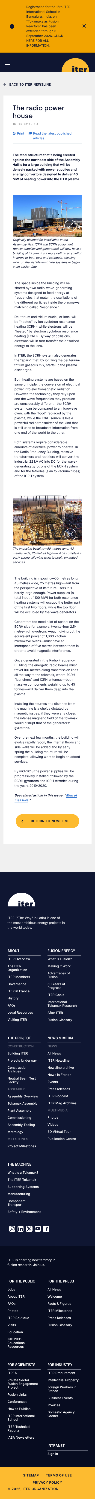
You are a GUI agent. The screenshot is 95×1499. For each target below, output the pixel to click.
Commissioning (19, 1118)
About (14, 951)
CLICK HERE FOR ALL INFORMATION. (44, 41)
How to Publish (19, 1409)
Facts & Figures (59, 1304)
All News (54, 1053)
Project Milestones (22, 1146)
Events (53, 1082)
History (13, 998)
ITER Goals (56, 995)
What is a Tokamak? (23, 1173)
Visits (12, 1325)
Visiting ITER (17, 1020)
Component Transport (17, 1203)
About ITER (16, 1297)
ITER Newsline (59, 1061)
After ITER (55, 1013)
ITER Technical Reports (19, 1428)
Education (15, 1332)
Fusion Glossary (60, 1020)
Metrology (15, 1132)
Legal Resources (20, 1013)
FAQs (12, 1005)
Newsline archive (61, 1068)
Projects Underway (22, 1061)
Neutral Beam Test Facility (22, 1080)
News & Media (61, 1038)
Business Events (60, 1398)
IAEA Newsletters (21, 1438)
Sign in (53, 1454)
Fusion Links (17, 1395)
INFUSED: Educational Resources (17, 1343)
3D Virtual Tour (59, 1132)
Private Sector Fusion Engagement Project (23, 1383)
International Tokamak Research (62, 1004)
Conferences (17, 1402)
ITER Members (19, 977)
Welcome (55, 1297)
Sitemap (31, 1475)
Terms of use (59, 1475)
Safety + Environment (24, 1212)
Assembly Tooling (21, 1125)
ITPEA (12, 1373)
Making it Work (59, 966)
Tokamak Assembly (23, 1103)
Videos (53, 1125)
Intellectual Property (63, 1380)
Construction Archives (18, 1069)
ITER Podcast (58, 1096)
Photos (53, 1117)
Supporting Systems (23, 1187)
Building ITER (18, 1053)
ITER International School (21, 1418)
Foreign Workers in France (62, 1389)
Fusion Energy (61, 951)
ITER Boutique (18, 1318)
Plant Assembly (19, 1111)
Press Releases (59, 1318)
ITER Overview (19, 959)
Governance (17, 984)
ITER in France (19, 991)
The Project (19, 1038)
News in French (59, 1075)
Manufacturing (19, 1194)
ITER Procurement (61, 1373)
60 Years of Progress (56, 986)
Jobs (11, 1289)
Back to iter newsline (29, 85)
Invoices (54, 1405)
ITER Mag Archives (62, 1103)
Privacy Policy (47, 1483)
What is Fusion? (60, 959)
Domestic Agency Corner (61, 1414)
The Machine (20, 1165)
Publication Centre (62, 1139)
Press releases (59, 1089)
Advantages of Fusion (59, 975)
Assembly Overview (23, 1096)
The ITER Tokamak (22, 1180)
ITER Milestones (60, 1311)
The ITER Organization (17, 968)
